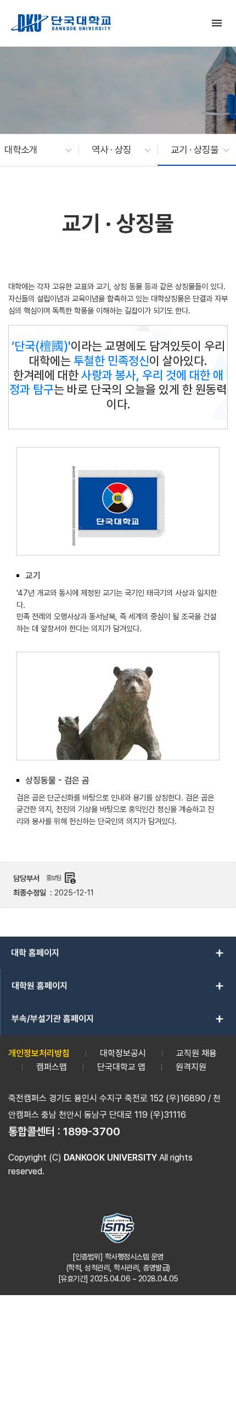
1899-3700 (91, 1131)
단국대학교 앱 (121, 1067)
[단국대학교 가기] (61, 23)
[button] (32, 150)
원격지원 (191, 1067)
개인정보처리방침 (39, 1053)
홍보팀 (61, 877)
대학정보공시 (123, 1053)
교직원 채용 (196, 1053)
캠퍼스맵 (51, 1067)
